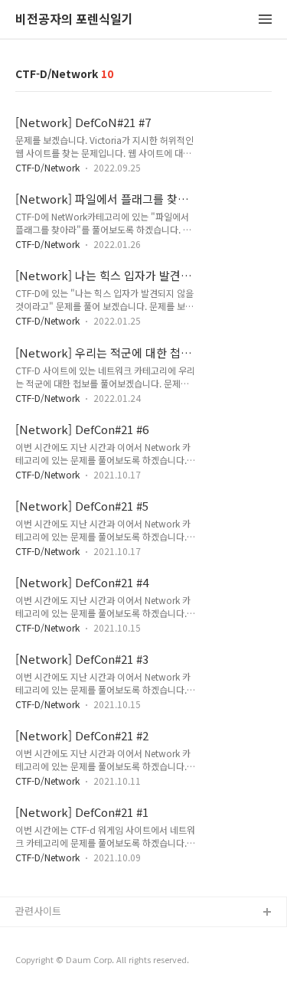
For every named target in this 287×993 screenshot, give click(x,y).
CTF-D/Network (47, 167)
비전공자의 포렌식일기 (74, 19)
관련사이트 (38, 910)
